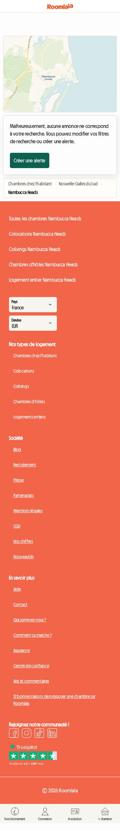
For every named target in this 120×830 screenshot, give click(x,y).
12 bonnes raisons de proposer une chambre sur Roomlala (54, 700)
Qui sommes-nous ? (29, 620)
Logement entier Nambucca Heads (42, 279)
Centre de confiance (31, 665)
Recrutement (24, 465)
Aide (17, 589)
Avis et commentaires (31, 681)
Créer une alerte (29, 160)
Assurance (21, 650)
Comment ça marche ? (32, 635)
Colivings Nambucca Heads (35, 249)
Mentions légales (28, 510)
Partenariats (23, 495)
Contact (20, 604)
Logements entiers (29, 417)
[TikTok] (39, 734)
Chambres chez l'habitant (35, 355)
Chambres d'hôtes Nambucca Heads (43, 264)
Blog (17, 449)
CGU (16, 526)
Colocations (23, 371)
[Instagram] (26, 734)
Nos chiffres (23, 541)
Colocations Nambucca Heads (37, 233)
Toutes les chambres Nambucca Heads (45, 218)
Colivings (21, 386)
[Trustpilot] (33, 763)
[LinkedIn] (52, 734)
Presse (18, 480)
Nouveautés (23, 556)
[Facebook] (14, 734)
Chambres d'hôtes (29, 401)
